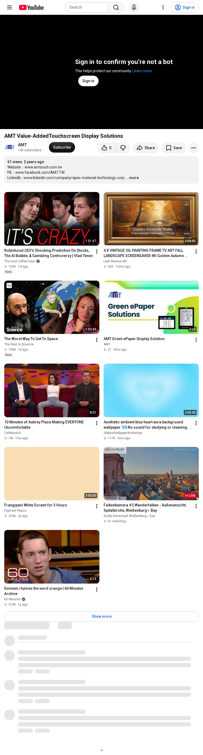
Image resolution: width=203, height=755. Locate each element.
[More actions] (193, 148)
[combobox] (88, 7)
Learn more (142, 71)
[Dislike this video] (123, 148)
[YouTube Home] (31, 7)
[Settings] (163, 7)
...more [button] (132, 178)
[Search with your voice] (134, 7)
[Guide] (9, 7)
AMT (22, 144)
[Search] (116, 7)
